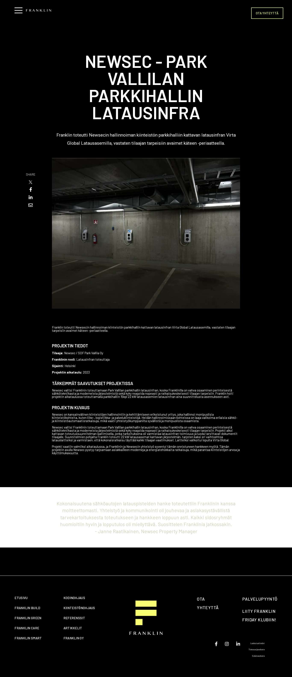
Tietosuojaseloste (257, 649)
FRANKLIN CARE (27, 628)
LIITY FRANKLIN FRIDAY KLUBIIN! (259, 615)
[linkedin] (30, 197)
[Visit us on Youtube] (216, 644)
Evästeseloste (258, 656)
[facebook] (30, 189)
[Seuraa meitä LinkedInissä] (238, 644)
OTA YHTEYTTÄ (267, 13)
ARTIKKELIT (72, 628)
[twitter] (30, 182)
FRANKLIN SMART (28, 638)
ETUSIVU (21, 598)
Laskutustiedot (257, 643)
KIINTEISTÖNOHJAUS (79, 608)
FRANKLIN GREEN (28, 618)
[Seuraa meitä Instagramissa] (227, 644)
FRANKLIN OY (73, 638)
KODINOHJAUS (74, 598)
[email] (30, 205)
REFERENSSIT (74, 618)
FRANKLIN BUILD (27, 608)
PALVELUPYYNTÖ (259, 598)
